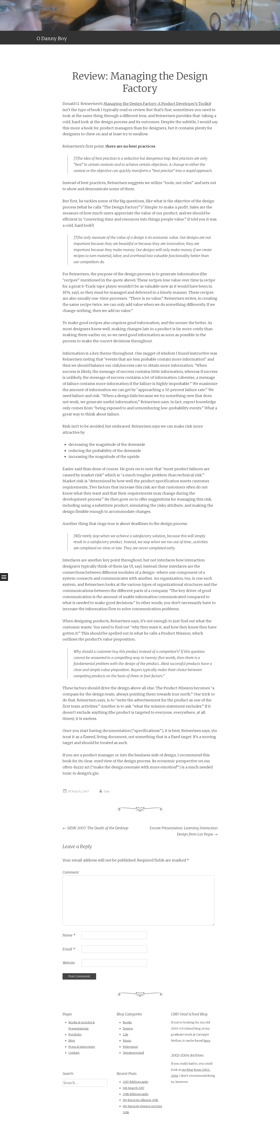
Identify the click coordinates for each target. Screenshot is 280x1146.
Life (125, 1034)
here (207, 1040)
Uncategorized (133, 1053)
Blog (71, 1040)
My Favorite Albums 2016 (140, 1100)
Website (69, 963)
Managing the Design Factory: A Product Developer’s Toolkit (157, 103)
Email (69, 949)
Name (69, 935)
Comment (71, 872)
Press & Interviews (81, 1047)
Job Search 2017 (133, 1088)
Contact (74, 1053)
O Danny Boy (52, 38)
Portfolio (75, 1034)
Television (130, 1047)
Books (127, 1022)
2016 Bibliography (136, 1094)
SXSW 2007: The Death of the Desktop (95, 828)
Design (128, 1028)
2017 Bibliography (135, 1082)
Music (127, 1040)
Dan (106, 791)
